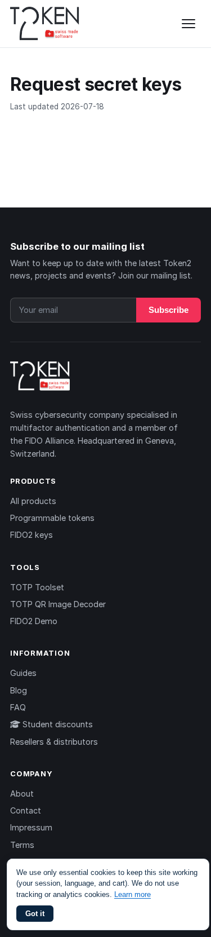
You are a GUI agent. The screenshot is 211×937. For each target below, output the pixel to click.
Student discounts (56, 724)
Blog (18, 690)
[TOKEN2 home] (44, 24)
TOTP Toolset (37, 587)
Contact (25, 810)
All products (33, 501)
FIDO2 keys (31, 535)
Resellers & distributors (54, 741)
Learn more (132, 894)
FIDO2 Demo (33, 621)
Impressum (31, 827)
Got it (34, 913)
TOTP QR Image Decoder (58, 604)
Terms (22, 845)
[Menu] (188, 23)
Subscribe (168, 310)
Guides (23, 673)
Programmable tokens (52, 518)
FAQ (18, 707)
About (22, 793)
